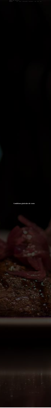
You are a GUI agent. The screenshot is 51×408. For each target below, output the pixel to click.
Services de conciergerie (25, 1)
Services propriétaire (31, 1)
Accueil (17, 1)
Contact (41, 1)
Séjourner (20, 1)
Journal (38, 1)
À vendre (35, 1)
